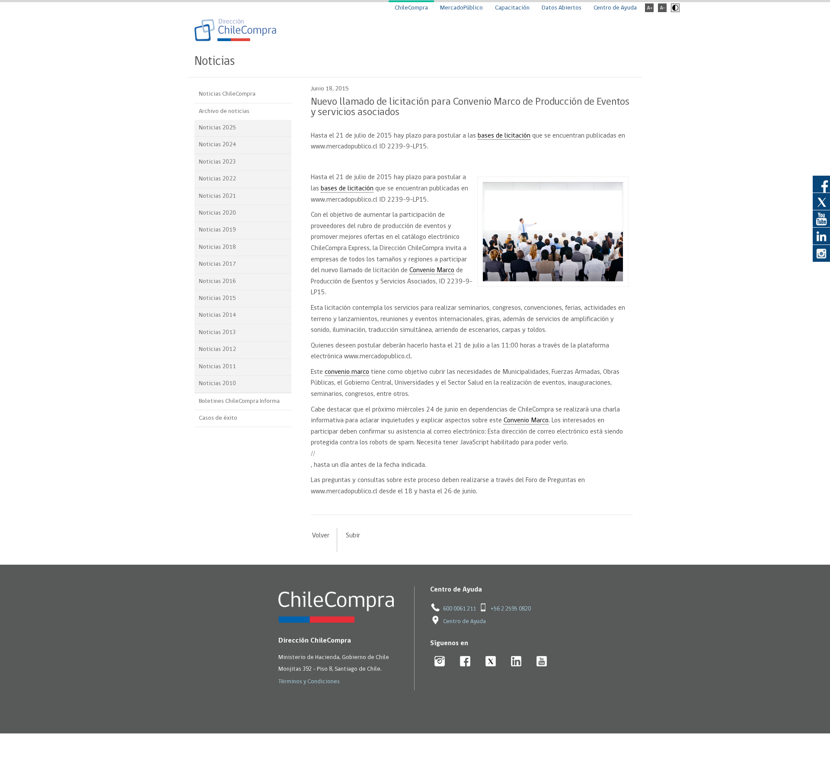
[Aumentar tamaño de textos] (649, 10)
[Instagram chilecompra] (439, 662)
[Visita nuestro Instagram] (821, 253)
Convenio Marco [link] (431, 270)
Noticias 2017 (217, 264)
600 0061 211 (459, 609)
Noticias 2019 (217, 230)
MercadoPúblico (461, 8)
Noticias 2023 (217, 162)
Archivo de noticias (224, 111)
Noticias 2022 (217, 179)
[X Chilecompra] (490, 662)
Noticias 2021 (217, 196)
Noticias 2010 (217, 383)
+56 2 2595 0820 (511, 609)
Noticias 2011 (217, 366)
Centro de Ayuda (615, 8)
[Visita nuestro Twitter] (821, 201)
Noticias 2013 (217, 332)
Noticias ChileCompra (227, 94)
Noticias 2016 (217, 281)
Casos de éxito (218, 418)
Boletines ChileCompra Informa (239, 401)
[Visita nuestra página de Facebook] (821, 184)
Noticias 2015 (217, 298)
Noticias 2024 (217, 144)
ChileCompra (411, 8)
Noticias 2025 (217, 128)
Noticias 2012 (217, 349)
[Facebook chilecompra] (465, 662)
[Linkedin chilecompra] (516, 662)
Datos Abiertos (561, 8)
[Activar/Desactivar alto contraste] (674, 10)
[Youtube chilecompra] (541, 662)
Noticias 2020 (217, 213)
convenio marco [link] (347, 372)
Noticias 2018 (217, 247)
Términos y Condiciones (309, 682)
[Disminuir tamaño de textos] (662, 10)
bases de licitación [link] (504, 135)
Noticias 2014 (217, 315)
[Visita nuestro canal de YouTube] (821, 218)
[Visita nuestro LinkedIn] (821, 235)
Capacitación (512, 8)
